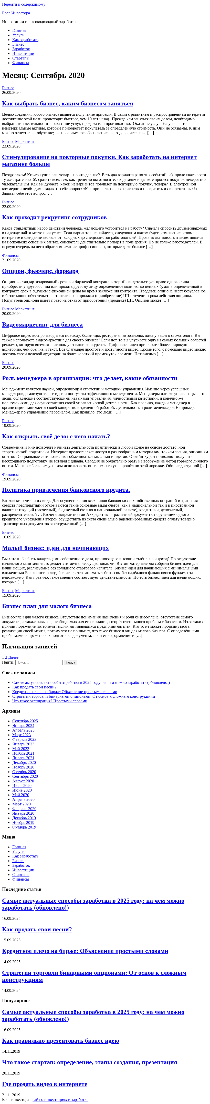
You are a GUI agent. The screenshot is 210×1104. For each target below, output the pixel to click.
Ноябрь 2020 (23, 767)
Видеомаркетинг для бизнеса (42, 324)
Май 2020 (20, 795)
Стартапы (20, 58)
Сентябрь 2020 (25, 776)
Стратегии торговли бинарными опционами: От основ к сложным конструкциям (83, 696)
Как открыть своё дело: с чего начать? (56, 436)
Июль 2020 (22, 785)
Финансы (20, 63)
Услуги (18, 35)
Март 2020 (21, 804)
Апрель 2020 (23, 799)
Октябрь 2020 (24, 772)
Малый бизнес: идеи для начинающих (55, 548)
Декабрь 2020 (24, 762)
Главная (19, 30)
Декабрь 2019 (24, 818)
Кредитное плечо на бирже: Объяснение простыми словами (64, 691)
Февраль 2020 (24, 808)
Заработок (21, 49)
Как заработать (25, 39)
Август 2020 (23, 781)
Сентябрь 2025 (25, 721)
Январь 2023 (23, 744)
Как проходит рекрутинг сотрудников (54, 217)
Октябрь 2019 (24, 827)
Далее (13, 657)
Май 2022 (20, 748)
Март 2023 (21, 735)
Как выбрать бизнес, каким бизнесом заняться (67, 103)
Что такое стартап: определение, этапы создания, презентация (89, 1062)
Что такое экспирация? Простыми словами (49, 701)
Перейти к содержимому (23, 4)
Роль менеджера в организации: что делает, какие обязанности (89, 378)
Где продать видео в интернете (44, 1084)
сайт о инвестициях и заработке (60, 1099)
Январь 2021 (23, 758)
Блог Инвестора (16, 13)
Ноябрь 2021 (23, 753)
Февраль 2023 (24, 739)
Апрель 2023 (23, 730)
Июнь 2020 (22, 790)
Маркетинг (25, 141)
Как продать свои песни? (34, 687)
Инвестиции (23, 53)
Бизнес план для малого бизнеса (47, 606)
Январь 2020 (23, 813)
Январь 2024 (23, 725)
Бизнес (18, 44)
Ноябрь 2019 (23, 822)
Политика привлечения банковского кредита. (66, 489)
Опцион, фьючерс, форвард (40, 271)
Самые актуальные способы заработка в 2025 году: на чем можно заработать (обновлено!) (91, 682)
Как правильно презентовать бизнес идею (60, 1040)
